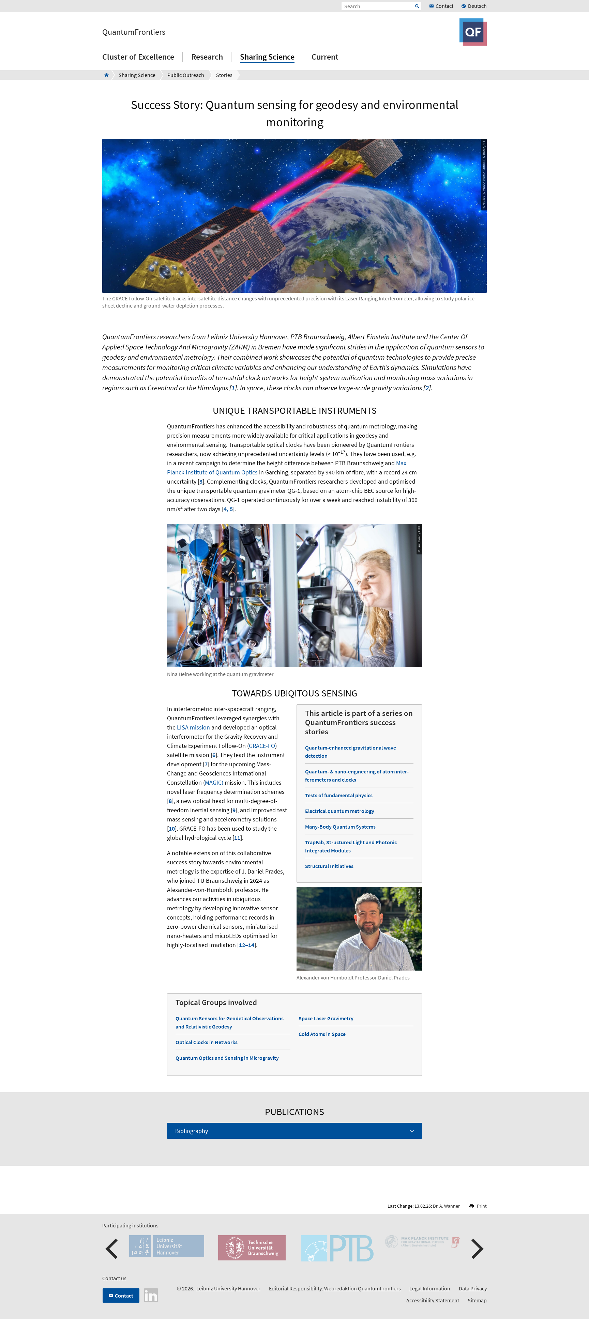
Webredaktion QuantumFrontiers (362, 1288)
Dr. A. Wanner (446, 1206)
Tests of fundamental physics (339, 795)
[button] (112, 1249)
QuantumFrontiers (133, 32)
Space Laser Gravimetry (326, 1018)
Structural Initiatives (329, 866)
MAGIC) (214, 782)
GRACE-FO (262, 746)
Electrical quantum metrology (339, 810)
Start (417, 6)
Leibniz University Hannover (228, 1288)
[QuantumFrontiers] (104, 75)
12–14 (246, 945)
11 (237, 838)
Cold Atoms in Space (322, 1034)
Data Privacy (473, 1288)
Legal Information (429, 1288)
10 (172, 828)
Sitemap (477, 1300)
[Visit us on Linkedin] (151, 1294)
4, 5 (228, 509)
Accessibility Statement (432, 1300)
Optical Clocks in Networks (207, 1042)
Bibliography (191, 1131)
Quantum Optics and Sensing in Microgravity (227, 1057)
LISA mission (193, 727)
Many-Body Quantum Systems (340, 826)
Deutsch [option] (477, 5)
